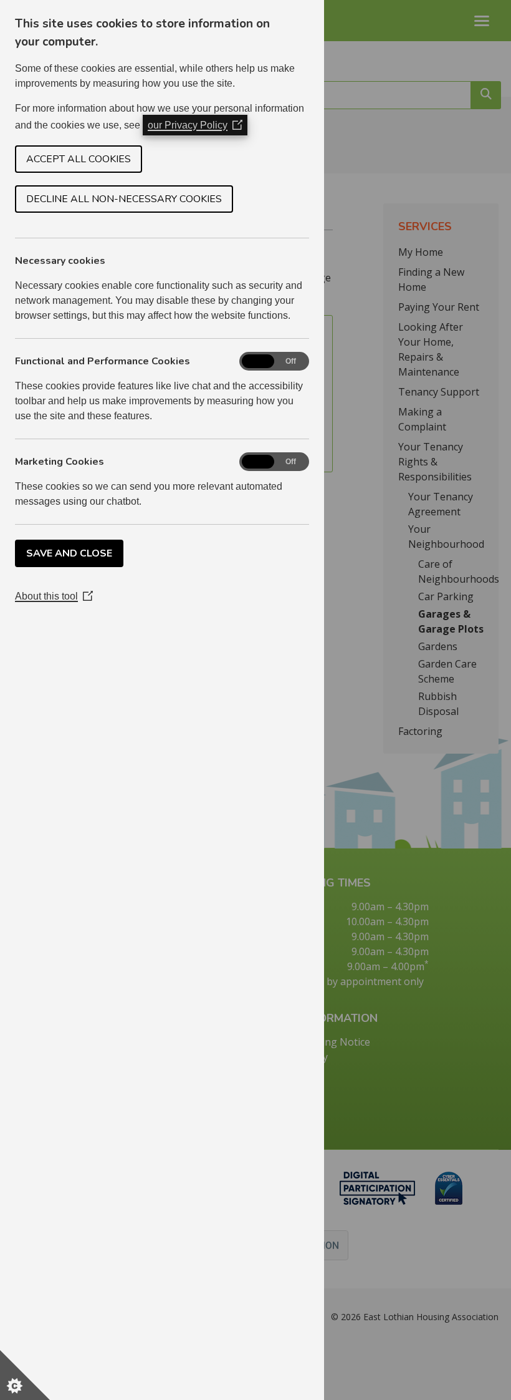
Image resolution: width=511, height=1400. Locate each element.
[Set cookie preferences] (25, 1375)
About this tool (54, 596)
